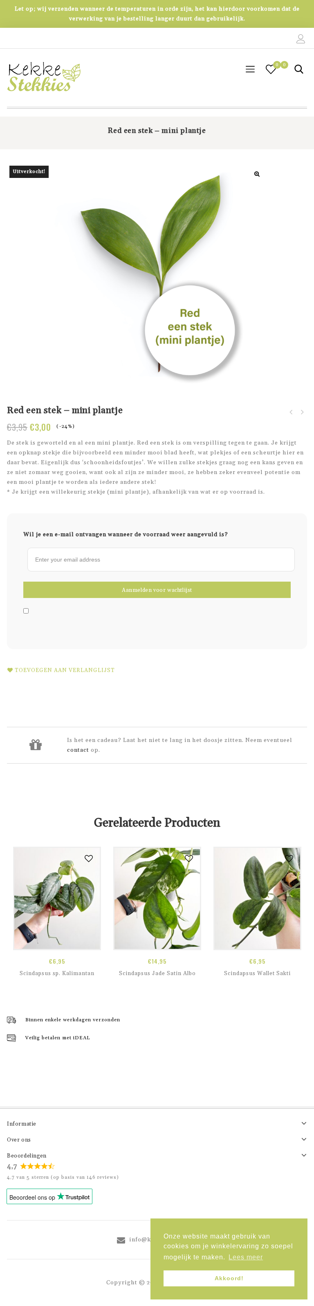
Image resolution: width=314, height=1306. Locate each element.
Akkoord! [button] (229, 1278)
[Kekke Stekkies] (44, 77)
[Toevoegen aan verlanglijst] (89, 858)
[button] (257, 174)
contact (78, 750)
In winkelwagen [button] (57, 941)
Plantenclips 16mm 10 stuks (291, 412)
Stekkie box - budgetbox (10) (301, 412)
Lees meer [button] (246, 1257)
